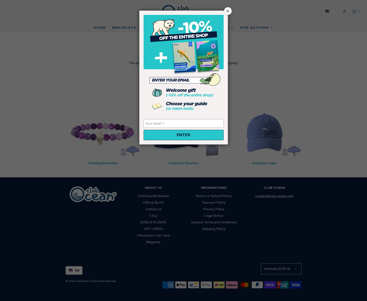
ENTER (183, 135)
